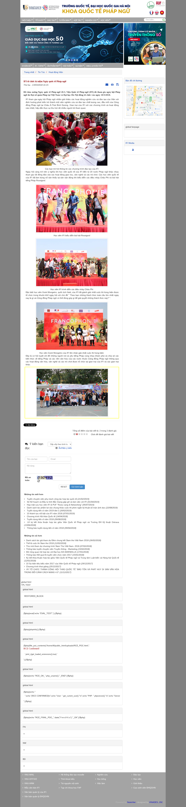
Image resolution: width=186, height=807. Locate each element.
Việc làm (100, 783)
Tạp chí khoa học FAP (70, 788)
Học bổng (101, 779)
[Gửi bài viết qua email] (107, 84)
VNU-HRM (28, 783)
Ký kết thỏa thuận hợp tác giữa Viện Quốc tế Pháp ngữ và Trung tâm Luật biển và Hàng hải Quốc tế (72, 558)
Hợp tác (77, 20)
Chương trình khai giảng (37, 566)
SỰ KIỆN (78, 65)
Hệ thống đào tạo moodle (72, 774)
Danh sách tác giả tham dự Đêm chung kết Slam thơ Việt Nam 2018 (57, 540)
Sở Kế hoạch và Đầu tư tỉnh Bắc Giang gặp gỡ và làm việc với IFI (57, 502)
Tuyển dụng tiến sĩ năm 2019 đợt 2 (43, 510)
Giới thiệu (26, 20)
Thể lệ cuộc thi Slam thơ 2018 (40, 543)
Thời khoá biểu (67, 779)
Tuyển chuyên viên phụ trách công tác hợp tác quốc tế (52, 499)
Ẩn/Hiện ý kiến (65, 448)
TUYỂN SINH (64, 20)
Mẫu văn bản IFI (31, 788)
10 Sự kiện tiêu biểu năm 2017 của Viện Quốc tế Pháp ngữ (53, 563)
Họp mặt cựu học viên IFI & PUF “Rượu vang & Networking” (54, 505)
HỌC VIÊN (105, 20)
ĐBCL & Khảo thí (93, 65)
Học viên (136, 779)
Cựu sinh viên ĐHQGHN (144, 788)
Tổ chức (39, 20)
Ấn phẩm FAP (53, 65)
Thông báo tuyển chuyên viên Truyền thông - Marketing (51, 549)
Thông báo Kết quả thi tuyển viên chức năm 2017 (49, 555)
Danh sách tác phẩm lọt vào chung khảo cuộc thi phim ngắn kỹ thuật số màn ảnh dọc (66, 507)
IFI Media (130, 143)
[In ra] (112, 84)
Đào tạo (51, 20)
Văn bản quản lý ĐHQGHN (36, 796)
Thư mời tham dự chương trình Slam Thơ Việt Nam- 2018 (52, 546)
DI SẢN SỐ (26, 65)
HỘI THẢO (67, 65)
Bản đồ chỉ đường (134, 80)
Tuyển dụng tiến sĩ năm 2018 (40, 519)
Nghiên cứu (90, 20)
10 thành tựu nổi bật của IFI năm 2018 (44, 513)
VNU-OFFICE (30, 779)
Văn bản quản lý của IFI (34, 792)
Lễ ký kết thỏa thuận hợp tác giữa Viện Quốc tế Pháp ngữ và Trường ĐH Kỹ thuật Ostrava (73, 522)
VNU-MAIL (28, 774)
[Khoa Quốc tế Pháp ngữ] (41, 7)
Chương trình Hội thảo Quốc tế (41, 516)
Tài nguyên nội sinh (69, 783)
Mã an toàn (28, 478)
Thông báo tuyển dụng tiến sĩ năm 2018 (45, 528)
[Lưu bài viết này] (117, 84)
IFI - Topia (39, 65)
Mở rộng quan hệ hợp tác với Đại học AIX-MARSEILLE (51, 552)
